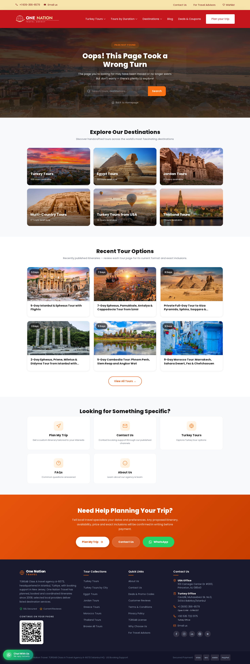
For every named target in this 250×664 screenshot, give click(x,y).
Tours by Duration (123, 19)
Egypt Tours (90, 594)
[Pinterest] (200, 634)
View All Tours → (125, 381)
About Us (133, 581)
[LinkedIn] (192, 634)
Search (157, 91)
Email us (52, 4)
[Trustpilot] (208, 634)
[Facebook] (176, 634)
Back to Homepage (127, 102)
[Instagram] (184, 634)
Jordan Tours (91, 600)
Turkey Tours (94, 19)
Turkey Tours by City (96, 587)
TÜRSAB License (137, 620)
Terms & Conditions (140, 607)
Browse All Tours (93, 626)
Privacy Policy (136, 613)
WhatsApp (161, 542)
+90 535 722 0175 (188, 616)
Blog (170, 19)
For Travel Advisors (204, 5)
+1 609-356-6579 (30, 4)
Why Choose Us (137, 626)
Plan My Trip (90, 542)
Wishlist (230, 5)
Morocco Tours (92, 613)
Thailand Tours (92, 620)
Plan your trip (220, 19)
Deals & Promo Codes (141, 594)
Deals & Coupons (189, 19)
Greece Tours (92, 607)
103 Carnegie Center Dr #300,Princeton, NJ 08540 (195, 585)
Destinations (151, 19)
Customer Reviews (139, 600)
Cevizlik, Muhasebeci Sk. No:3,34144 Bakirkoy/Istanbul (195, 598)
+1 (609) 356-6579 (189, 606)
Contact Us (180, 5)
